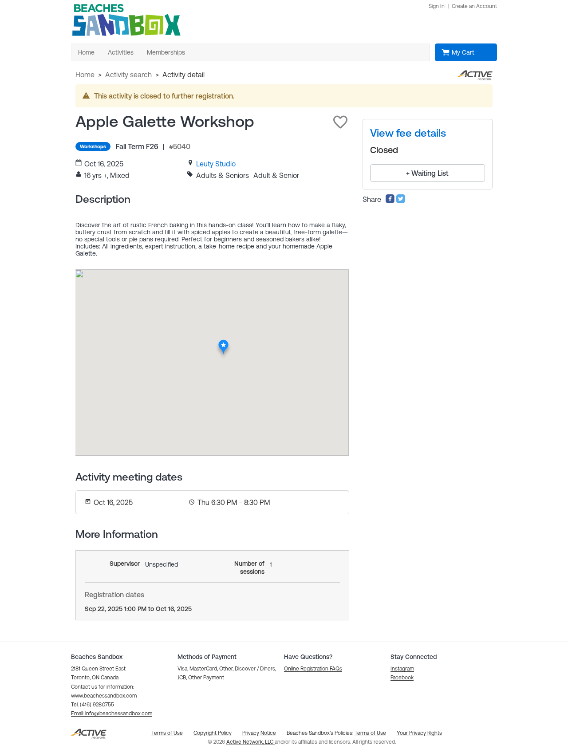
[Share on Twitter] (400, 201)
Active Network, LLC (250, 742)
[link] (216, 164)
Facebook (402, 677)
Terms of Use (370, 733)
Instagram (402, 669)
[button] (340, 122)
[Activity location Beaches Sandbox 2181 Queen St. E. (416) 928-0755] (223, 342)
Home (85, 75)
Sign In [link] (437, 6)
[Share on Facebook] (390, 201)
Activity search (128, 75)
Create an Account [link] (474, 6)
